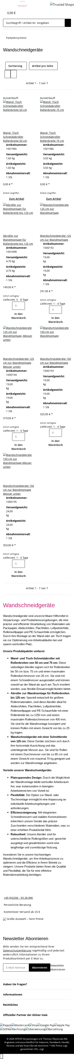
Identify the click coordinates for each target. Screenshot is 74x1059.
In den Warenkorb (18, 316)
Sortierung (15, 66)
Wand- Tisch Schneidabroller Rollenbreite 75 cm (52, 137)
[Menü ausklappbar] (8, 4)
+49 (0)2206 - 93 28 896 (18, 898)
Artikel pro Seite (42, 66)
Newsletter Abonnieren (57, 967)
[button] (2, 13)
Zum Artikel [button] (16, 199)
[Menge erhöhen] (28, 306)
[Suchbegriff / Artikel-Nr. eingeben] (68, 23)
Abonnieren (39, 967)
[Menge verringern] (9, 306)
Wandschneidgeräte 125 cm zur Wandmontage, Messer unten (18, 363)
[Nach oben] (1, 1056)
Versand (49, 1049)
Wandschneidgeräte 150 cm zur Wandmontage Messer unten (18, 490)
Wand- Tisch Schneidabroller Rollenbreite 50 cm (15, 137)
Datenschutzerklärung (17, 950)
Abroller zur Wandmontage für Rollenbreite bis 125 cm (18, 240)
